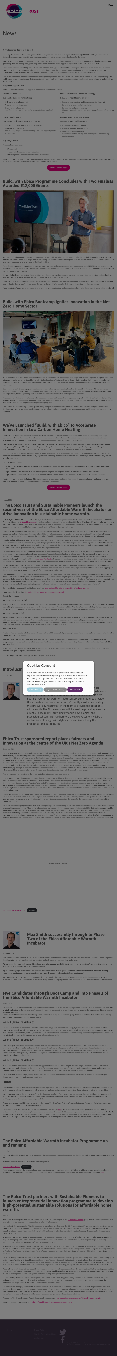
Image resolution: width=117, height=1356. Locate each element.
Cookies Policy (35, 690)
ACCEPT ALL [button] (75, 690)
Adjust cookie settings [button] (55, 690)
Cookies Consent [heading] (41, 665)
